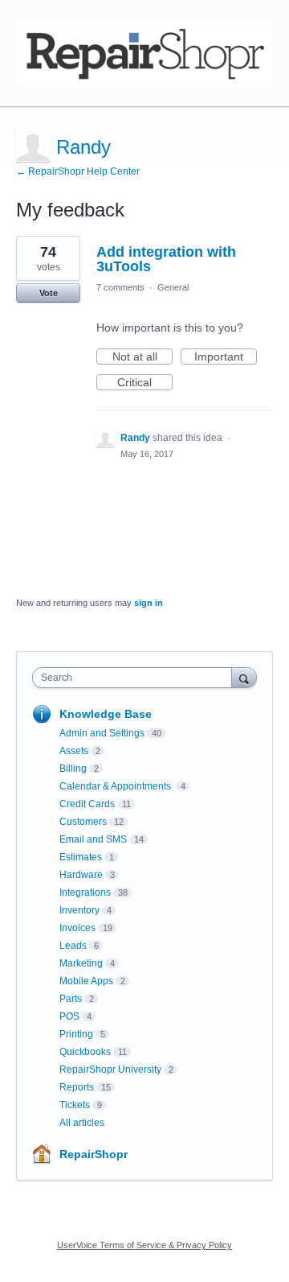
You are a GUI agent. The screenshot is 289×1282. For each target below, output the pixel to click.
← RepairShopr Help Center (78, 171)
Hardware (81, 874)
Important (225, 357)
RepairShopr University (110, 1069)
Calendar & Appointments (116, 786)
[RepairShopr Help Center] (144, 53)
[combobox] (135, 677)
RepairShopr (93, 1154)
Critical (145, 383)
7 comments (120, 287)
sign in (148, 603)
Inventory (79, 910)
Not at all (142, 357)
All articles (81, 1122)
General (173, 287)
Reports (76, 1087)
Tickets (74, 1105)
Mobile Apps (86, 981)
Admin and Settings (101, 733)
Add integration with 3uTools (166, 259)
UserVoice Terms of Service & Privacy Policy (144, 1245)
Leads (73, 945)
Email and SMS (93, 839)
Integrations (85, 892)
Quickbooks (85, 1051)
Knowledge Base (105, 713)
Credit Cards (87, 804)
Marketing (81, 963)
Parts (70, 998)
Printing (76, 1034)
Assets (73, 750)
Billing (73, 768)
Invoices (77, 928)
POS (69, 1016)
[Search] (244, 677)
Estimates (80, 857)
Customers (83, 821)
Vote (48, 293)
